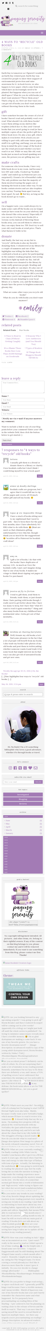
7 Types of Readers (33, 348)
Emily (27, 48)
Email (5, 403)
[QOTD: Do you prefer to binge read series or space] (23, 1301)
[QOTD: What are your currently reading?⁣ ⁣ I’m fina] (23, 1169)
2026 (6, 816)
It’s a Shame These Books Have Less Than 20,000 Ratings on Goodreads (12, 352)
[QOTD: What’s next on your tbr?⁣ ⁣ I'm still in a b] (23, 1125)
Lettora (14, 459)
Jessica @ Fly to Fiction (22, 591)
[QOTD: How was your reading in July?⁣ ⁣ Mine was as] (23, 1257)
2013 (5, 869)
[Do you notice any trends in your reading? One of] (23, 1213)
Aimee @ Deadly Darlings (23, 486)
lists (9, 362)
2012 (5, 872)
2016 (5, 861)
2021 (5, 848)
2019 (5, 853)
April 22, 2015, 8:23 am (11, 622)
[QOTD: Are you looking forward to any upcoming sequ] (23, 1037)
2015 (5, 864)
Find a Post (7, 440)
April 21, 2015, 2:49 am (10, 476)
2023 (6, 843)
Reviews (23, 803)
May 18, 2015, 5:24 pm (11, 684)
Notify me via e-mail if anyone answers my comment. (22, 420)
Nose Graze (35, 1329)
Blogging (23, 799)
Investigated (23, 794)
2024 (6, 840)
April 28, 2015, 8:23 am (11, 662)
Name (5, 396)
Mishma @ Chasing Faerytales (26, 632)
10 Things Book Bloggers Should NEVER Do (33, 355)
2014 (5, 867)
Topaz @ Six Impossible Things (26, 513)
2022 (6, 845)
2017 (5, 859)
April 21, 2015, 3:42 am (10, 503)
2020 (6, 851)
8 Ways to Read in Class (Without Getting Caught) (12, 339)
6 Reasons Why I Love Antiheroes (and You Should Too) (33, 340)
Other (37, 48)
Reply (40, 476)
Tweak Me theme (21, 1329)
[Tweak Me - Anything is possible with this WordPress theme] (19, 991)
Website (5, 410)
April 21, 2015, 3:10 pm (10, 581)
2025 (6, 837)
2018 (5, 856)
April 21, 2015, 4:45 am (10, 546)
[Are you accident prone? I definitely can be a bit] (23, 1081)
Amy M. (14, 556)
